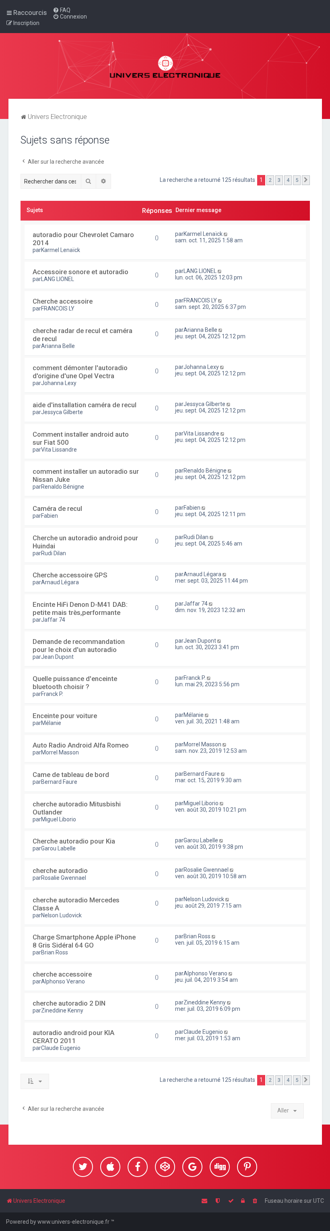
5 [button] (296, 180)
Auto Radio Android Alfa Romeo (81, 745)
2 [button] (270, 180)
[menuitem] (61, 10)
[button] (306, 180)
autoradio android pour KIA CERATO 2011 (73, 1037)
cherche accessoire (62, 974)
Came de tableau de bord (71, 775)
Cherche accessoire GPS (70, 575)
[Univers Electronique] (165, 66)
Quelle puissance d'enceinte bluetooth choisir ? (75, 683)
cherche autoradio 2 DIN (69, 1003)
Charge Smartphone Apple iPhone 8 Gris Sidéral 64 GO (84, 941)
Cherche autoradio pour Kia (74, 841)
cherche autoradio (60, 870)
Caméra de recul (57, 508)
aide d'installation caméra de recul (84, 405)
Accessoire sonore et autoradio (80, 272)
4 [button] (288, 180)
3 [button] (279, 180)
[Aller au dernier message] (226, 234)
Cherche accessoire (63, 301)
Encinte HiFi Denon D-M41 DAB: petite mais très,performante (80, 608)
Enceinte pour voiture (65, 716)
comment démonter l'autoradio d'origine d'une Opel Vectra (80, 372)
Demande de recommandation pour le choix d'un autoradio (79, 645)
